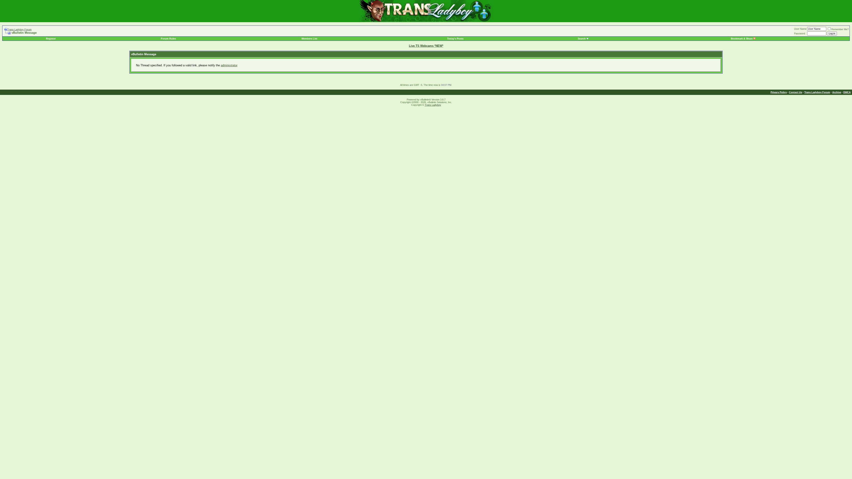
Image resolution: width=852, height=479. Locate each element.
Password (799, 33)
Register (51, 38)
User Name (800, 28)
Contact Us (795, 92)
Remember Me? (840, 29)
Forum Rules (168, 38)
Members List (309, 38)
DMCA (847, 92)
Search (582, 38)
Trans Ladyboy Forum (19, 29)
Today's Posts (455, 38)
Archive (836, 92)
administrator (229, 65)
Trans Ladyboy (433, 105)
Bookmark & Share (742, 38)
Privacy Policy (779, 92)
